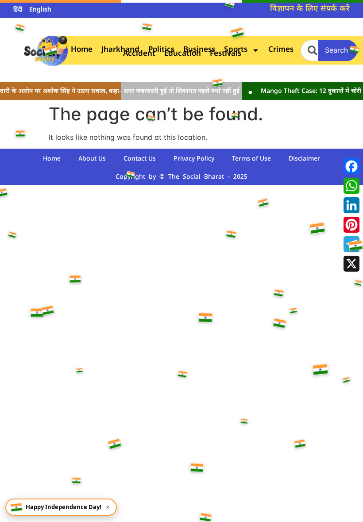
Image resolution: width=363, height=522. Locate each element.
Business (199, 50)
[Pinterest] (351, 224)
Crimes (280, 50)
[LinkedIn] (351, 205)
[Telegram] (351, 244)
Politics (161, 50)
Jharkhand (120, 50)
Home (82, 50)
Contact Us (140, 159)
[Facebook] (351, 166)
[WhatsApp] (351, 186)
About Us (92, 159)
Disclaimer (304, 159)
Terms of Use (251, 159)
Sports (235, 50)
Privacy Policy (194, 159)
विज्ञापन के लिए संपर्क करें (310, 9)
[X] (351, 263)
